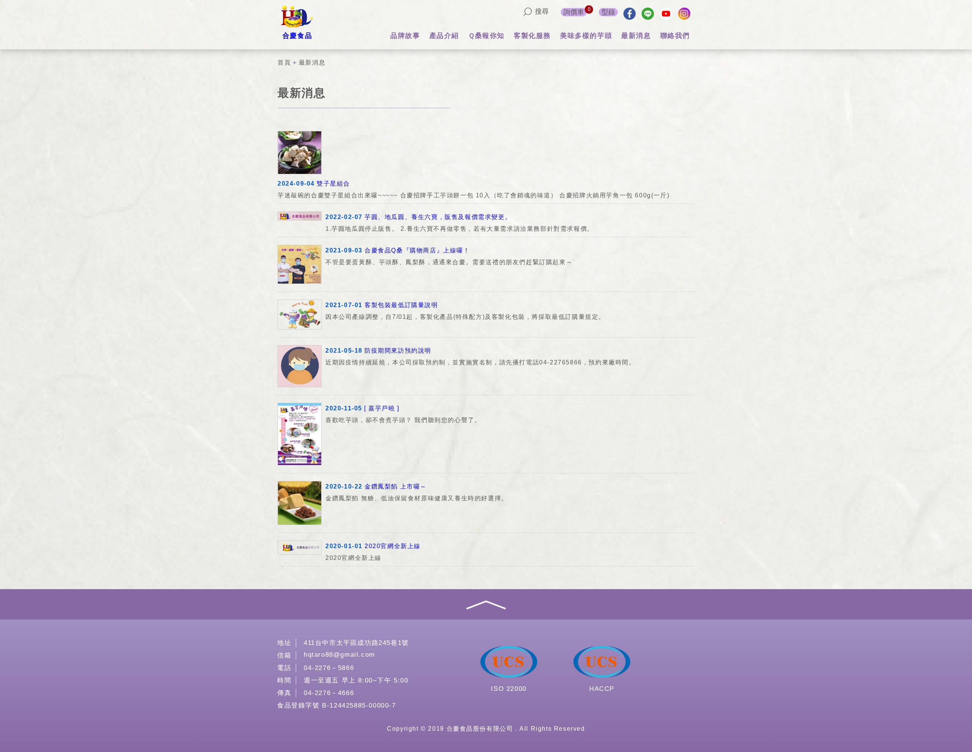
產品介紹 (444, 35)
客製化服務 (532, 35)
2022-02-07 (344, 217)
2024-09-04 (296, 183)
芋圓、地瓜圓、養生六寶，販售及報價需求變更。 (437, 217)
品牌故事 (405, 35)
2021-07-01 (344, 305)
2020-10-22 (344, 486)
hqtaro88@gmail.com (339, 654)
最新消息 (636, 35)
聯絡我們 (675, 35)
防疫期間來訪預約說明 (397, 350)
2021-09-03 (344, 250)
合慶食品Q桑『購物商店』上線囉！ (417, 250)
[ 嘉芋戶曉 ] (381, 408)
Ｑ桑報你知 (486, 35)
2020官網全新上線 (392, 546)
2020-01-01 (344, 546)
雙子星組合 (333, 183)
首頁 (284, 62)
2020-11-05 (343, 408)
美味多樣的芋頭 (586, 35)
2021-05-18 (344, 350)
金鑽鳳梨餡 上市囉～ (395, 486)
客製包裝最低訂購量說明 (401, 305)
